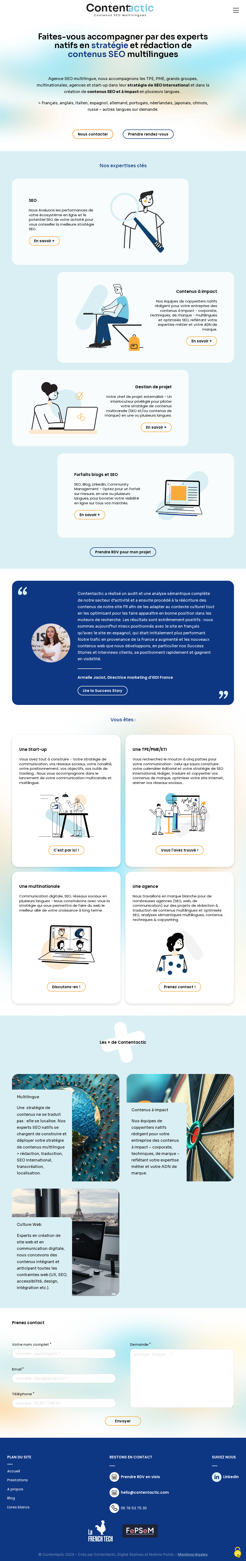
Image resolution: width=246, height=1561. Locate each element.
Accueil (13, 1471)
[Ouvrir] (236, 10)
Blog (11, 1498)
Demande (139, 1344)
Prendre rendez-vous (148, 134)
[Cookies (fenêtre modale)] (237, 1552)
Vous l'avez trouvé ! (179, 850)
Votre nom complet (30, 1344)
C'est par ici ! (66, 850)
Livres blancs (18, 1507)
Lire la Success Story (102, 690)
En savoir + (44, 240)
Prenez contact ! (180, 986)
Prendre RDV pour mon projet (123, 552)
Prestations (17, 1480)
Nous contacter (93, 134)
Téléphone (22, 1394)
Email (17, 1369)
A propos (15, 1489)
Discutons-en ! (66, 986)
